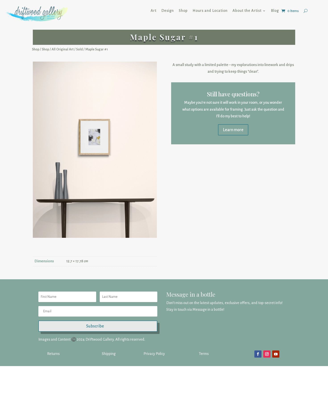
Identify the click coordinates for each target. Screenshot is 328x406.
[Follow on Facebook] (258, 354)
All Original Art (63, 49)
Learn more (233, 130)
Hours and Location (210, 11)
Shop (183, 11)
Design (167, 11)
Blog (275, 11)
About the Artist (247, 11)
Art (153, 11)
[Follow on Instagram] (266, 354)
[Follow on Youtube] (275, 354)
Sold (79, 49)
